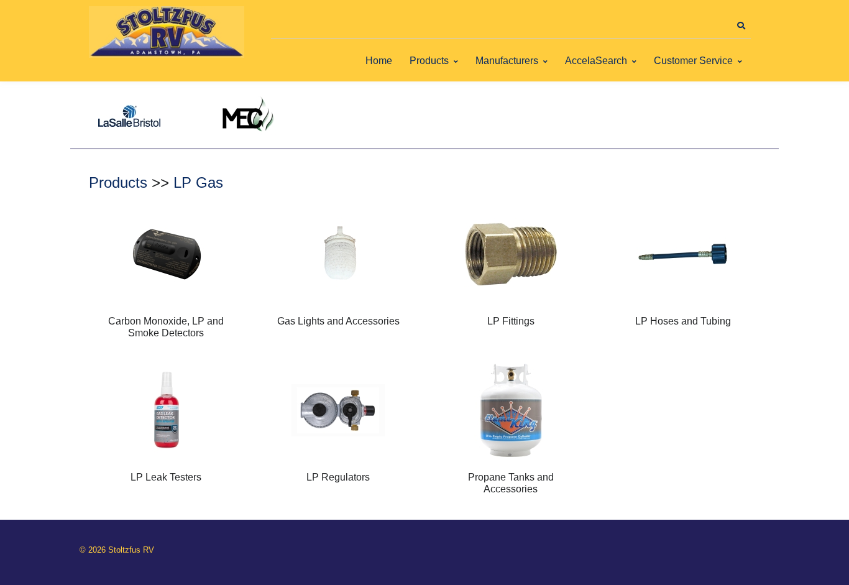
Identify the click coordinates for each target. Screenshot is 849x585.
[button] (741, 26)
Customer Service (693, 60)
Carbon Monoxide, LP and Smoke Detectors (166, 327)
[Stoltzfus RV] (166, 32)
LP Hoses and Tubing (683, 321)
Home (378, 60)
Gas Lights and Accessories (338, 321)
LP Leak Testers (166, 477)
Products (429, 60)
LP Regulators (338, 477)
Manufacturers (506, 60)
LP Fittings (511, 321)
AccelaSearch (596, 60)
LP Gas (198, 182)
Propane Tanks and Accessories (511, 483)
